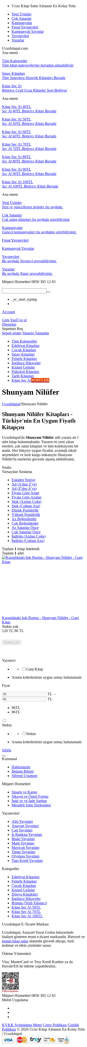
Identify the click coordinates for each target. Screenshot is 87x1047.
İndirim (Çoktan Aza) (28, 541)
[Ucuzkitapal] (3, 286)
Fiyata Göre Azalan (26, 497)
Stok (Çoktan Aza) (26, 506)
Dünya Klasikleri (25, 894)
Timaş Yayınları (23, 852)
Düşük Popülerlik (25, 510)
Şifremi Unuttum (24, 776)
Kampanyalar (22, 23)
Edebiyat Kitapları (25, 877)
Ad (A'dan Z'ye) (24, 484)
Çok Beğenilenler (25, 523)
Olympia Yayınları (25, 856)
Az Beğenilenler (24, 519)
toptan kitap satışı (15, 941)
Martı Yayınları (23, 843)
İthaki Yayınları (23, 839)
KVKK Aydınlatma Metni (22, 1025)
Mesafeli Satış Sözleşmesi (31, 805)
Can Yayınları (22, 830)
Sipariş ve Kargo (24, 792)
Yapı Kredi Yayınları (27, 860)
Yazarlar (18, 40)
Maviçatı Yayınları (25, 847)
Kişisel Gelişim (23, 890)
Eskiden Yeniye (23, 480)
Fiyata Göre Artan (25, 493)
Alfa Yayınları (22, 821)
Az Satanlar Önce (25, 528)
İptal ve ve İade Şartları (29, 801)
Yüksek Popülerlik (26, 515)
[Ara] (49, 292)
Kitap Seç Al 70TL (26, 912)
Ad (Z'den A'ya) (24, 488)
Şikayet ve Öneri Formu (30, 796)
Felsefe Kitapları (24, 881)
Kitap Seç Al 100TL (27, 916)
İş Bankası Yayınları (27, 834)
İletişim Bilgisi (23, 771)
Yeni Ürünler (21, 14)
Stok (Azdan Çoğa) (26, 502)
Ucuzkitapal (11, 404)
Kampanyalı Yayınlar (28, 31)
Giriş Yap (9, 320)
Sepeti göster (12, 333)
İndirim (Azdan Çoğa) (28, 536)
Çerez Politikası (55, 1025)
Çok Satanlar (21, 18)
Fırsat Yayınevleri (25, 27)
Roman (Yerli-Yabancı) (29, 903)
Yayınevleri (20, 36)
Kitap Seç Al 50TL (26, 907)
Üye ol (21, 320)
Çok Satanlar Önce (26, 532)
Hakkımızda (21, 767)
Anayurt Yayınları (25, 826)
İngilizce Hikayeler (26, 899)
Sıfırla (6, 750)
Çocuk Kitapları (24, 886)
